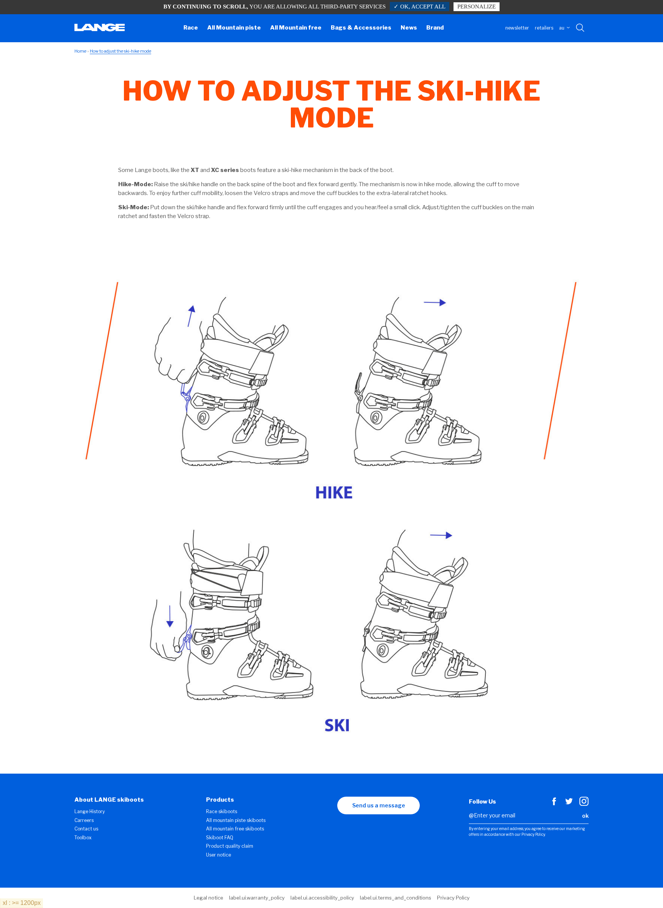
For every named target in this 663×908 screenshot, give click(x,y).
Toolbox (83, 837)
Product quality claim (229, 846)
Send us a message (378, 805)
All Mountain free (296, 27)
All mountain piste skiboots (236, 820)
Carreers (84, 820)
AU (562, 28)
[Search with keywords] (581, 28)
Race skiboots (221, 811)
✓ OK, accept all (419, 6)
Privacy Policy (453, 898)
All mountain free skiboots (235, 829)
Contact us (86, 829)
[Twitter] (569, 803)
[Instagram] (584, 803)
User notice (218, 855)
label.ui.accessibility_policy (322, 898)
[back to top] (642, 887)
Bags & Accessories (361, 27)
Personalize (476, 6)
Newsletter (517, 28)
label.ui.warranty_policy (257, 898)
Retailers (544, 28)
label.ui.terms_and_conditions (395, 898)
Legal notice (208, 898)
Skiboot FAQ (219, 837)
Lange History (89, 811)
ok (585, 815)
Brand (435, 27)
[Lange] (99, 29)
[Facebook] (554, 803)
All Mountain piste (234, 27)
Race (190, 27)
